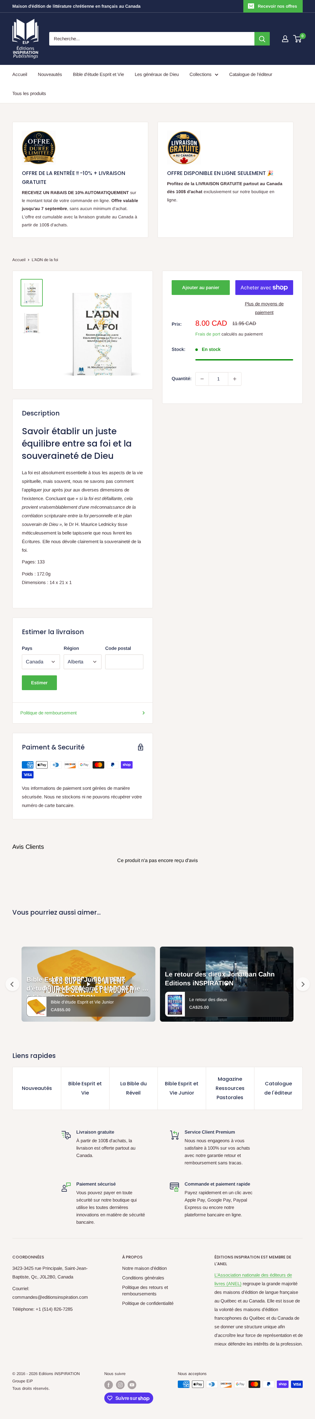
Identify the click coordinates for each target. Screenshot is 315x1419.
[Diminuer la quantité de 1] (202, 378)
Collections (200, 74)
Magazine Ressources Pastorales (230, 1088)
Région (71, 648)
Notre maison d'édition (144, 1268)
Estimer (39, 682)
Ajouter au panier (200, 287)
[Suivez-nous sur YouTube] (132, 1385)
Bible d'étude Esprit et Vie (98, 74)
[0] (297, 38)
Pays (27, 648)
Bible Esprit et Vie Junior (181, 1088)
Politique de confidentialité (147, 1303)
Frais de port (207, 334)
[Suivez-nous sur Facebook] (108, 1385)
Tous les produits (29, 93)
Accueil (19, 74)
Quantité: (182, 378)
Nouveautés (50, 74)
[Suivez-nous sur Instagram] (120, 1385)
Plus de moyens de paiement (264, 308)
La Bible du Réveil (133, 1088)
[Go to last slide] (12, 984)
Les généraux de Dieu (157, 74)
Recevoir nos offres (277, 6)
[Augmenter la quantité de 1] (234, 378)
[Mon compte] (285, 38)
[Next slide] (303, 984)
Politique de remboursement (48, 712)
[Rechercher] (262, 39)
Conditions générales (143, 1277)
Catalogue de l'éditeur (250, 74)
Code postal (118, 648)
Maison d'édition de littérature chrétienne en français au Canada (76, 6)
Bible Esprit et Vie (85, 1088)
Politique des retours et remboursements (145, 1290)
